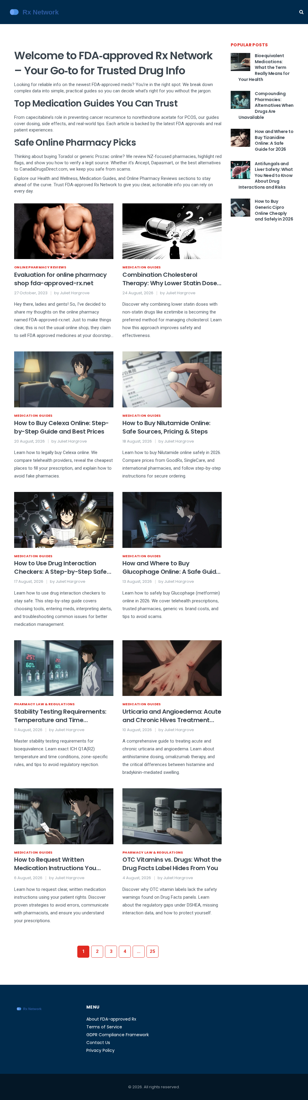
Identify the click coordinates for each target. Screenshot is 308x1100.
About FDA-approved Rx (111, 1019)
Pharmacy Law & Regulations (44, 704)
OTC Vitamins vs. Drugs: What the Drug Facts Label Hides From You (171, 863)
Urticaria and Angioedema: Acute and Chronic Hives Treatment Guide (171, 715)
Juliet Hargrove (75, 293)
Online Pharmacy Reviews (40, 267)
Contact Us (98, 1043)
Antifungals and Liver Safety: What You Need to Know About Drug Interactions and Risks (266, 175)
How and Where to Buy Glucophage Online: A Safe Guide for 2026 (171, 567)
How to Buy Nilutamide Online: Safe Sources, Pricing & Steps (166, 427)
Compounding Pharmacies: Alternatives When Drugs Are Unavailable (266, 105)
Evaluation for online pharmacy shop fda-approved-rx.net (60, 278)
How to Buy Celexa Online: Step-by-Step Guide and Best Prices (61, 427)
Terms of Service (104, 1027)
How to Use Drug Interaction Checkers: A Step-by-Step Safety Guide (63, 567)
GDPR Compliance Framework (117, 1035)
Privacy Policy (100, 1050)
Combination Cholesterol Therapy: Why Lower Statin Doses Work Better (171, 278)
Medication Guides (141, 267)
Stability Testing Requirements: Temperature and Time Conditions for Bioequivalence (60, 715)
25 (152, 951)
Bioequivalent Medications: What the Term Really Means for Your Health (264, 67)
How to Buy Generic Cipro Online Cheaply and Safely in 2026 (274, 210)
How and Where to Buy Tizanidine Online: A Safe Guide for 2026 (274, 140)
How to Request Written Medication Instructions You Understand (55, 863)
